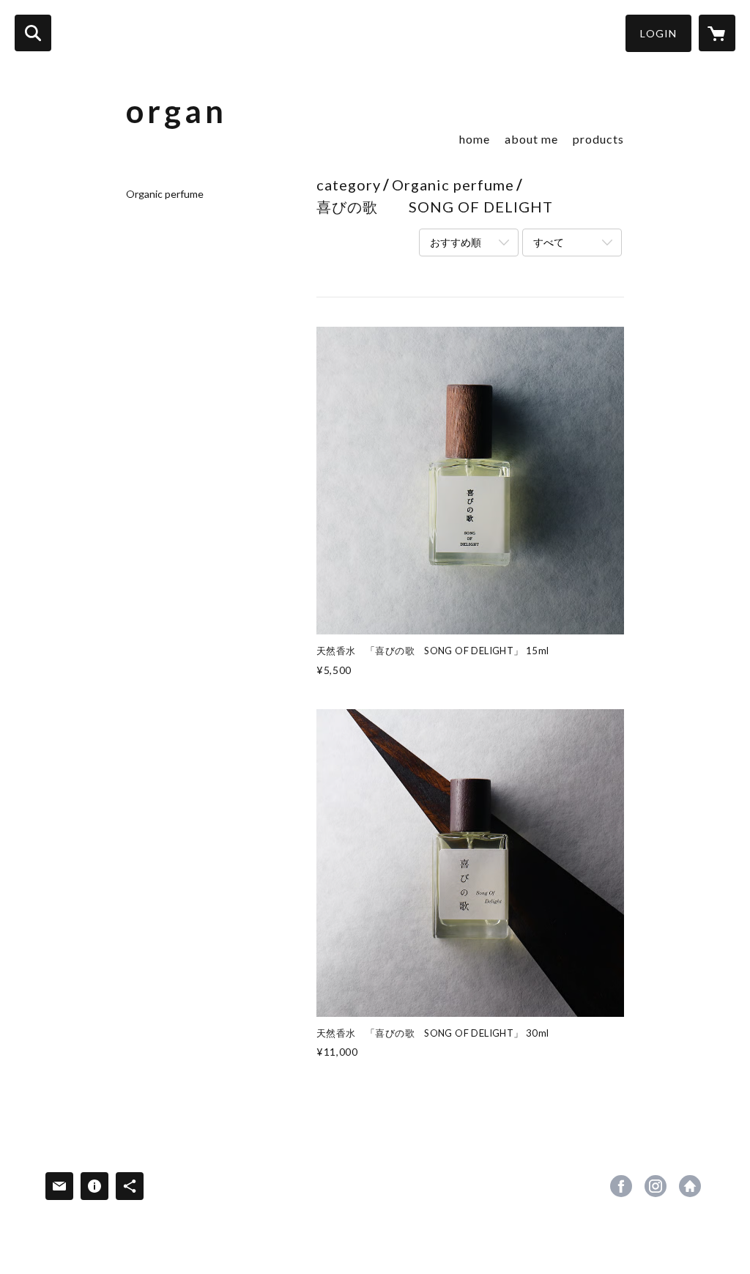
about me (531, 139)
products (598, 139)
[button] (658, 33)
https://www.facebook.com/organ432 (621, 1186)
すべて (548, 242)
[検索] (33, 33)
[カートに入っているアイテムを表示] (717, 33)
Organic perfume (165, 194)
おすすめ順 (455, 242)
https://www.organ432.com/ (690, 1186)
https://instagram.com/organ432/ (656, 1186)
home (474, 139)
